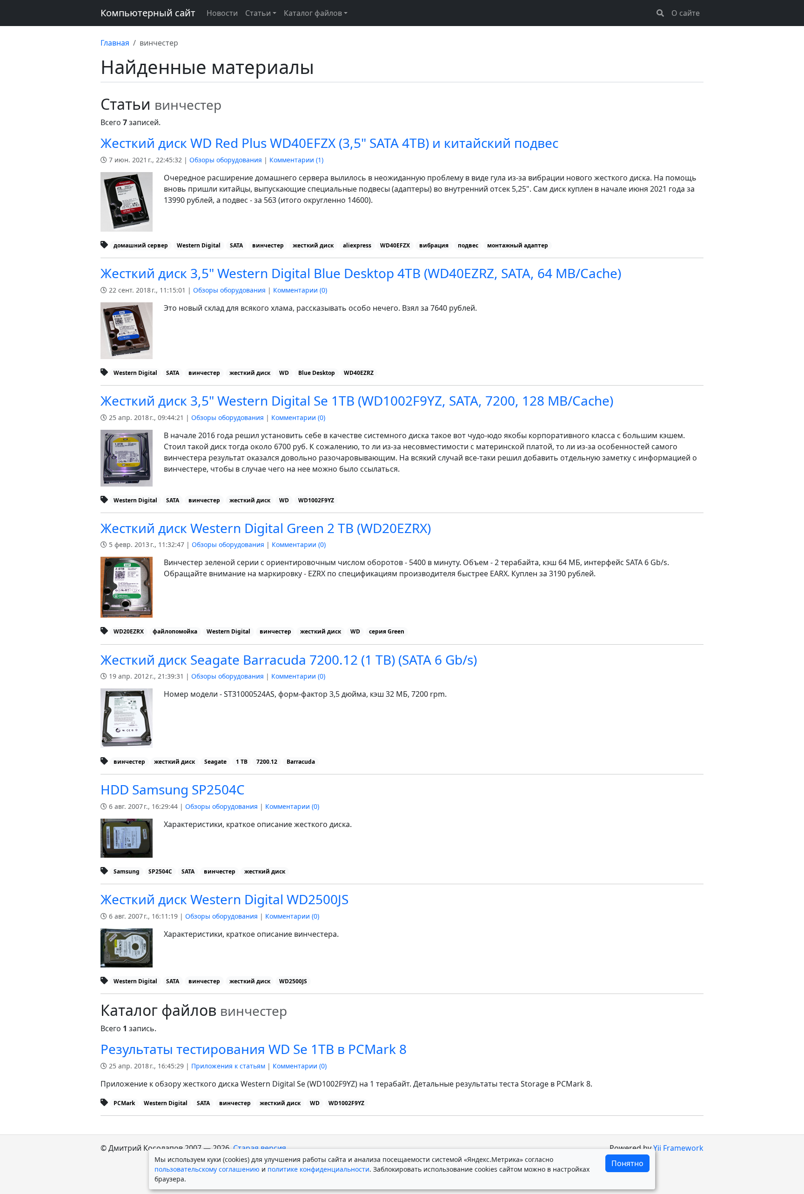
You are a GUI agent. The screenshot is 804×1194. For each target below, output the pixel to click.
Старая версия (259, 1148)
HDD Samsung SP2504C (172, 789)
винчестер (268, 245)
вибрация (434, 245)
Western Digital (199, 245)
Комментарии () (296, 159)
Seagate (215, 762)
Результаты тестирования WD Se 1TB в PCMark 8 (253, 1049)
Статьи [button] (258, 13)
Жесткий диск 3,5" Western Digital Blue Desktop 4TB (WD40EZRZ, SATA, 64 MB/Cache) (360, 273)
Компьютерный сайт (147, 13)
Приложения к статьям (228, 1065)
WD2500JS (293, 981)
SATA (236, 245)
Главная (114, 43)
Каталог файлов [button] (313, 13)
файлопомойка (175, 631)
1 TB (242, 762)
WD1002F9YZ (316, 500)
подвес (468, 245)
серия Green (386, 631)
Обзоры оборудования (225, 159)
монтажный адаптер (517, 245)
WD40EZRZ (359, 373)
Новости (222, 13)
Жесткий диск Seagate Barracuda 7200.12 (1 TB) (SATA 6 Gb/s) (288, 659)
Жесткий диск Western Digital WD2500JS (224, 899)
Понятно (627, 1163)
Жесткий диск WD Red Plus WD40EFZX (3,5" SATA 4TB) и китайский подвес (329, 143)
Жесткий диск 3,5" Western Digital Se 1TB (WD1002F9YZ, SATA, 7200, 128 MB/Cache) (356, 400)
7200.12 (266, 762)
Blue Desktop (316, 373)
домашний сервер (141, 245)
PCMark (124, 1103)
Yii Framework (678, 1148)
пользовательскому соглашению (207, 1169)
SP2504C (160, 871)
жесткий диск (313, 245)
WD (284, 373)
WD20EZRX (129, 631)
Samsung (127, 871)
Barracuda (301, 762)
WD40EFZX (395, 245)
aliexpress (357, 245)
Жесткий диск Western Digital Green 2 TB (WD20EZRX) (265, 528)
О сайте (685, 13)
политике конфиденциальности (318, 1169)
